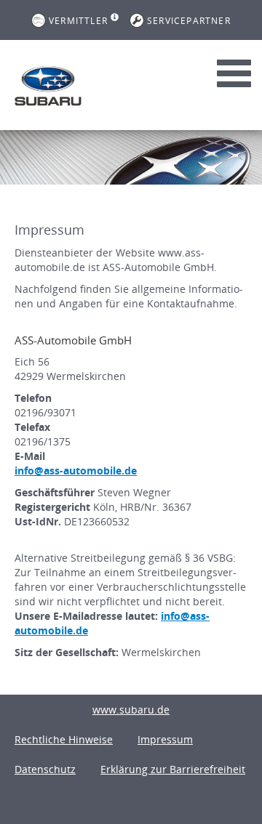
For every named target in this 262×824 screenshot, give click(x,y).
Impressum (165, 739)
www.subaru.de (131, 709)
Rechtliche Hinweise (64, 739)
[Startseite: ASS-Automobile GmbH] (48, 85)
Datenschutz (45, 769)
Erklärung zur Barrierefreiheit (172, 769)
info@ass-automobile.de (76, 470)
